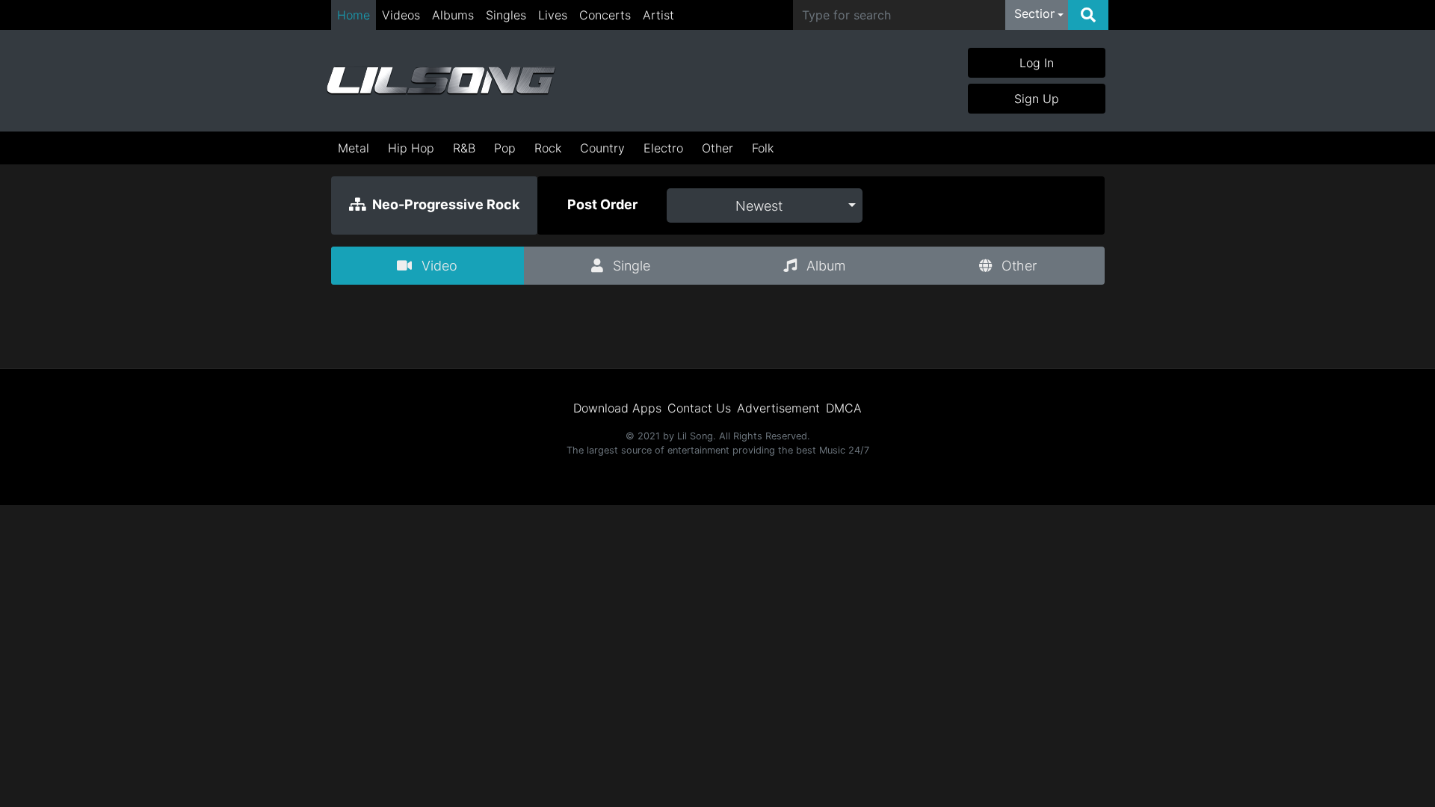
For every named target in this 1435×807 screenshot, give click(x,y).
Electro (663, 147)
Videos (401, 14)
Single (629, 265)
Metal (353, 147)
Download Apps (617, 408)
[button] (1039, 15)
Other (717, 147)
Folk (763, 147)
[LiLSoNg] (441, 81)
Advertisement (778, 408)
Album (824, 265)
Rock (547, 147)
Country (602, 147)
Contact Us (699, 408)
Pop (505, 147)
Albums (453, 14)
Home (353, 14)
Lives (552, 14)
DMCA (844, 408)
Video (437, 265)
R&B (464, 147)
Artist (658, 14)
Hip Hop (411, 147)
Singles (506, 14)
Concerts (605, 14)
